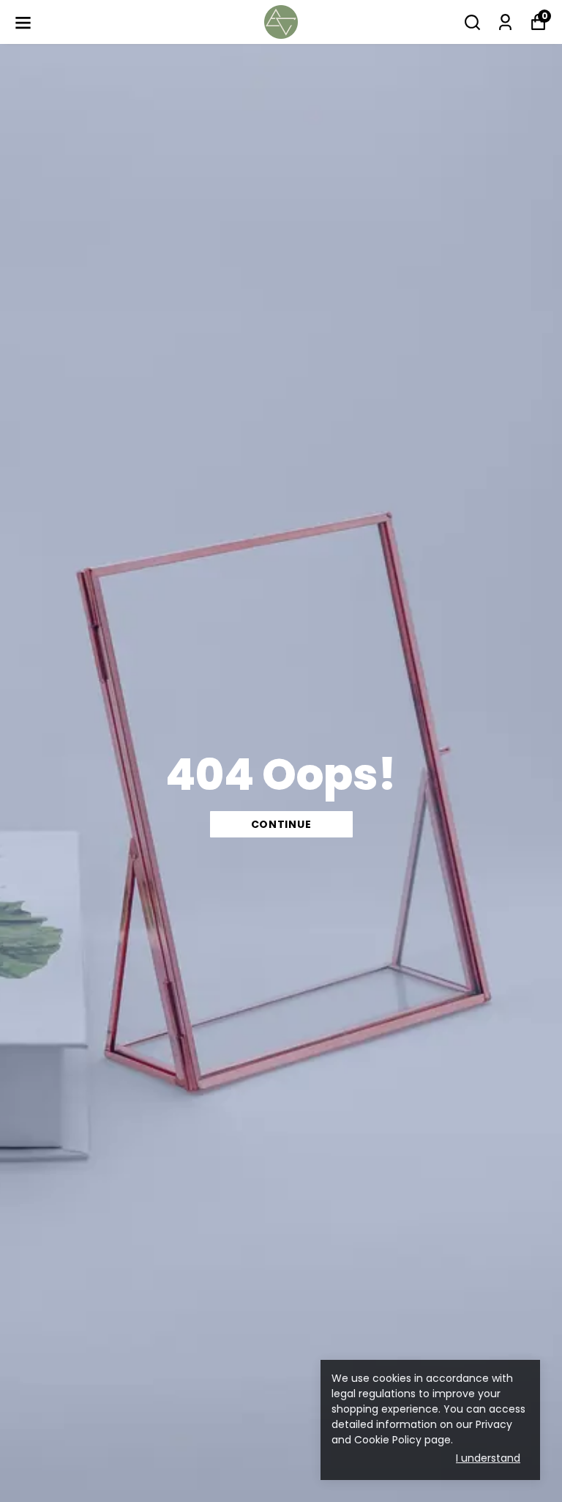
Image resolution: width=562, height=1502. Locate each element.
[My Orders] (505, 22)
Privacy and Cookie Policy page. (421, 1432)
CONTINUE (281, 824)
